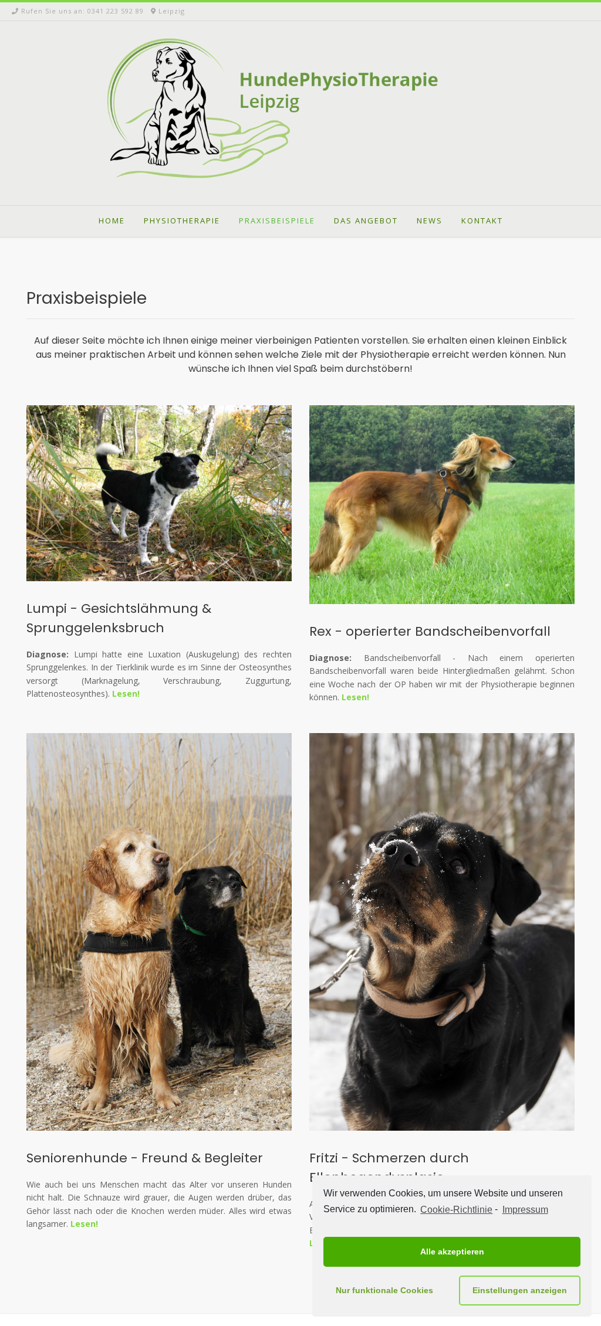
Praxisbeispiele (277, 220)
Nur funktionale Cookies (384, 1290)
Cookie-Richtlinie (456, 1210)
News (430, 220)
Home (112, 220)
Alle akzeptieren (452, 1251)
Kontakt (482, 220)
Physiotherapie (182, 220)
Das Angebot (366, 220)
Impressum (525, 1210)
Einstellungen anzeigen (519, 1290)
